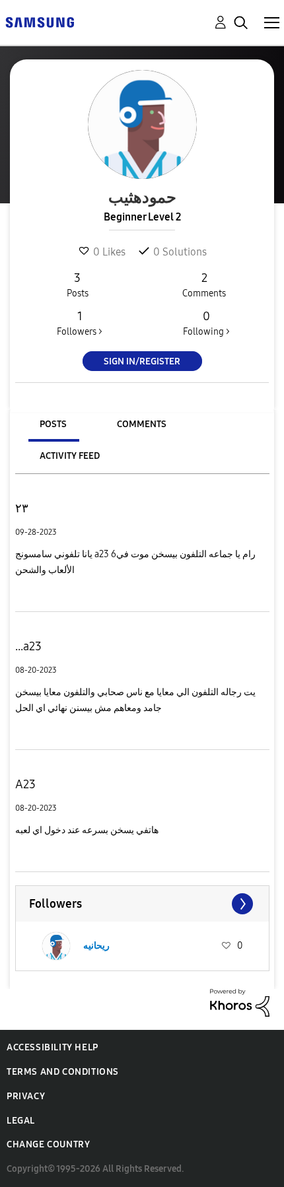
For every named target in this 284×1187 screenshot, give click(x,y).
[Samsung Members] (39, 21)
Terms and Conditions (63, 1071)
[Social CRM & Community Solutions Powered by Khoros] (239, 1002)
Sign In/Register (142, 361)
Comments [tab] (141, 424)
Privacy (26, 1096)
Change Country (48, 1144)
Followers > (79, 323)
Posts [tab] (53, 424)
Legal (21, 1120)
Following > (206, 323)
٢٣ (21, 508)
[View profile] (56, 946)
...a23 (28, 646)
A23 (25, 784)
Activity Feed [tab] (70, 455)
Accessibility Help (52, 1047)
